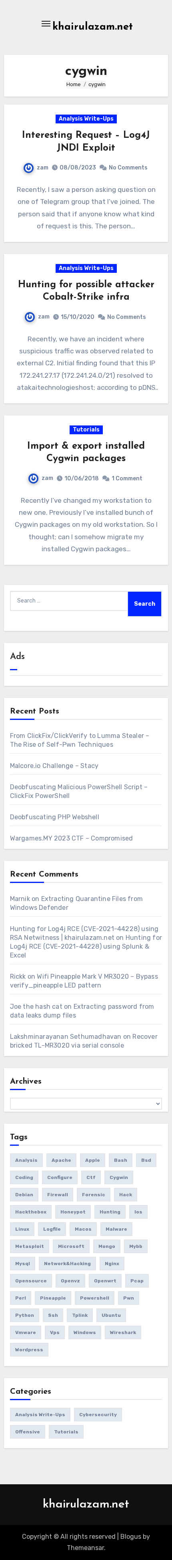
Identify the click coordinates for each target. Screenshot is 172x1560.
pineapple (53, 1298)
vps (55, 1332)
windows (85, 1332)
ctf (91, 1177)
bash (120, 1160)
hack (125, 1194)
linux (22, 1229)
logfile (52, 1229)
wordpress (29, 1349)
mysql (22, 1263)
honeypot (73, 1212)
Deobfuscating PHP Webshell (54, 817)
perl (20, 1298)
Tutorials (86, 429)
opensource (31, 1281)
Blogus (130, 1536)
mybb (135, 1246)
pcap (137, 1281)
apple (92, 1160)
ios (138, 1212)
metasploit (29, 1246)
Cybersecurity (98, 1414)
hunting (110, 1212)
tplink (80, 1315)
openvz (70, 1281)
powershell (94, 1298)
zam (42, 167)
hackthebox (30, 1212)
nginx (112, 1263)
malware (116, 1229)
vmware (25, 1332)
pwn (128, 1298)
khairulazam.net (92, 27)
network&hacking (67, 1263)
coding (24, 1177)
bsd (146, 1160)
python (24, 1315)
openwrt (105, 1281)
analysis (26, 1160)
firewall (57, 1194)
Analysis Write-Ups (86, 118)
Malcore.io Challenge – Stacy (54, 766)
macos (83, 1229)
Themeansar (85, 1548)
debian (24, 1194)
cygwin (119, 1177)
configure (59, 1177)
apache (61, 1160)
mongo (106, 1246)
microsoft (71, 1246)
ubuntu (111, 1315)
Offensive (27, 1432)
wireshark (123, 1332)
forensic (93, 1194)
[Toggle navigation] (46, 23)
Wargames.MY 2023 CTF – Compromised (71, 838)
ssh (53, 1315)
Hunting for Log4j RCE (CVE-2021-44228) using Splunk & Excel (86, 946)
